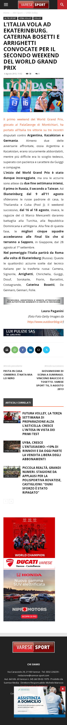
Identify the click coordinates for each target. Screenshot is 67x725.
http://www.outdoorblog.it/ (45, 322)
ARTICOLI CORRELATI (18, 402)
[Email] (38, 349)
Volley (37, 18)
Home (6, 12)
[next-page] (11, 501)
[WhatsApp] (14, 349)
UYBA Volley (32, 12)
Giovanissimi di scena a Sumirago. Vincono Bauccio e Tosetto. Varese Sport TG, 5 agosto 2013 (50, 380)
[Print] (6, 349)
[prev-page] (5, 501)
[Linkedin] (30, 349)
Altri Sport (18, 12)
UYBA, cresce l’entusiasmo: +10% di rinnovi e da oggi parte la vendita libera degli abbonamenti (42, 451)
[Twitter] (46, 349)
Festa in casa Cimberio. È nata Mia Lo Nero (17, 374)
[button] (5, 4)
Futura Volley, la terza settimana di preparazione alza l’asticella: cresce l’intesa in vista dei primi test (42, 423)
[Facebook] (22, 349)
